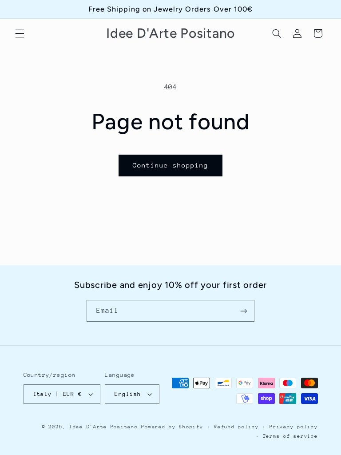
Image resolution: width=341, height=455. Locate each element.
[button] (19, 33)
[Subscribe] (244, 311)
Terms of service (290, 436)
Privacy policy (293, 427)
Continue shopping (171, 165)
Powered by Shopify (172, 427)
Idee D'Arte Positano (103, 427)
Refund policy (236, 427)
